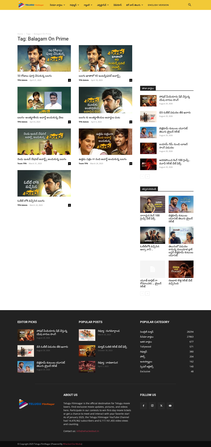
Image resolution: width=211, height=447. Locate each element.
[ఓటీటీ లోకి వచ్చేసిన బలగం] (44, 183)
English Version (158, 5)
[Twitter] (161, 406)
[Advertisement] (105, 21)
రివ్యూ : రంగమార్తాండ (109, 330)
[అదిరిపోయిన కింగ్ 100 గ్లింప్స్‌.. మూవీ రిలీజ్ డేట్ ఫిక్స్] (148, 164)
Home (20, 33)
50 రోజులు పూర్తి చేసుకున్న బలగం (34, 75)
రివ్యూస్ (73, 5)
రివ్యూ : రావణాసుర (108, 362)
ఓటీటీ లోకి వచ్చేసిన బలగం (31, 200)
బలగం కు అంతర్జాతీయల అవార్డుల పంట (99, 117)
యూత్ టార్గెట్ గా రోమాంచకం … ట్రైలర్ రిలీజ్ (150, 283)
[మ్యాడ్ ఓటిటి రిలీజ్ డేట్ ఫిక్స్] (87, 351)
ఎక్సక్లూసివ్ (101, 5)
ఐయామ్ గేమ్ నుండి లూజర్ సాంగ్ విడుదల (173, 146)
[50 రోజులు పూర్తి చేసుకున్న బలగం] (44, 58)
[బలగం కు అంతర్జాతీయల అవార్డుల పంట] (105, 100)
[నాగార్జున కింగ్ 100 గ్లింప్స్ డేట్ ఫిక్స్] (152, 204)
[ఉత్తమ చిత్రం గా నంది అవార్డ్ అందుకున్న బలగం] (105, 141)
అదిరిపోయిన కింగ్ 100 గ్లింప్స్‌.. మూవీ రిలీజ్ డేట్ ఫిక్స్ (174, 162)
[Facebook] (143, 406)
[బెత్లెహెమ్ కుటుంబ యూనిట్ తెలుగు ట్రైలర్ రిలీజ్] (148, 132)
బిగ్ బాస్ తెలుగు (133, 5)
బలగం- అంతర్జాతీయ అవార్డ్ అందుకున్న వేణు (40, 117)
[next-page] (147, 176)
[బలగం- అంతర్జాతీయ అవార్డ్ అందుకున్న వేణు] (44, 100)
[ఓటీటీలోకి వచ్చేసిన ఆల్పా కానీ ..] (152, 235)
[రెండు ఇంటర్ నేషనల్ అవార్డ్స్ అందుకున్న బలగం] (44, 141)
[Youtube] (170, 406)
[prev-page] (142, 176)
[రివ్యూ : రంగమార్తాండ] (87, 335)
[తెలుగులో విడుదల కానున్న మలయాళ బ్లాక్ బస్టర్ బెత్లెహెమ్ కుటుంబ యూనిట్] (181, 235)
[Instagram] (152, 405)
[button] (190, 5)
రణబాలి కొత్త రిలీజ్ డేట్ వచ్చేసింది (180, 282)
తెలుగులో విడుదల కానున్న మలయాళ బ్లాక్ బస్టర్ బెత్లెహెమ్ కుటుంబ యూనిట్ (181, 251)
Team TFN (22, 163)
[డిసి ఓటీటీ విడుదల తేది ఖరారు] (148, 116)
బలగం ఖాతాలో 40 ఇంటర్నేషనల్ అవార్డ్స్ (99, 75)
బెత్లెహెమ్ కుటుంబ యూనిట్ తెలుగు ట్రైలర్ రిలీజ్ (173, 130)
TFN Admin (22, 80)
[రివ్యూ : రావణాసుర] (87, 367)
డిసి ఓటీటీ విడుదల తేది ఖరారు (175, 112)
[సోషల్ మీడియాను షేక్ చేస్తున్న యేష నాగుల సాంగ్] (148, 100)
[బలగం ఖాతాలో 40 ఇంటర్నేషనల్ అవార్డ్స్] (105, 58)
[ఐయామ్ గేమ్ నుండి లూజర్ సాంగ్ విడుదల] (148, 148)
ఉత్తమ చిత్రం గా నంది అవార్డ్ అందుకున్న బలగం (103, 159)
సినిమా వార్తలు (56, 5)
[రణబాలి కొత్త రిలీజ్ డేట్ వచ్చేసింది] (181, 269)
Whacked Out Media (72, 444)
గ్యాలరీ (87, 5)
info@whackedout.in (87, 431)
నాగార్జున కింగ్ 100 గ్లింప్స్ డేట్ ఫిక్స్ (150, 217)
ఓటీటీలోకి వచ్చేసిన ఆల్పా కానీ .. (149, 248)
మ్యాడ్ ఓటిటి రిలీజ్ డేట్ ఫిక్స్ (113, 346)
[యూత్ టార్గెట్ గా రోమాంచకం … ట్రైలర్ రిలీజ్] (152, 269)
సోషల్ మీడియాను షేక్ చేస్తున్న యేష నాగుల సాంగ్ (174, 98)
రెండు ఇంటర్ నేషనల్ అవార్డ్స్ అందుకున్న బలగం (41, 159)
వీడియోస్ (118, 5)
